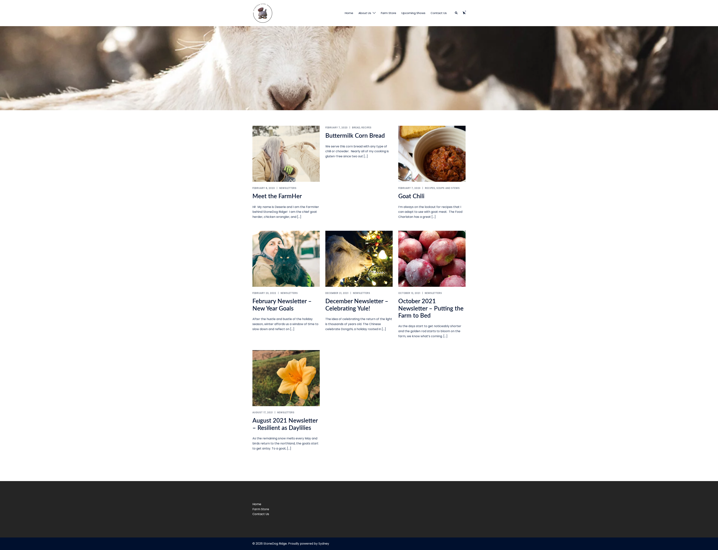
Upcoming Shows (413, 13)
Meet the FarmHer (277, 196)
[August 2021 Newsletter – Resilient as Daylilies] (286, 378)
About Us (364, 13)
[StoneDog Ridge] (262, 13)
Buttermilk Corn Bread (355, 136)
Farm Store (388, 13)
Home (349, 13)
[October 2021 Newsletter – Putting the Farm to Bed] (432, 259)
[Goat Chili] (432, 153)
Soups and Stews (448, 188)
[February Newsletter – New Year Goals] (286, 259)
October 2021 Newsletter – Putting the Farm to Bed (431, 308)
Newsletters (288, 188)
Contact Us (439, 13)
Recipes (366, 127)
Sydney (323, 543)
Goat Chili (411, 196)
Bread (356, 127)
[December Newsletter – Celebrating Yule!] (359, 259)
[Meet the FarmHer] (286, 153)
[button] (456, 13)
